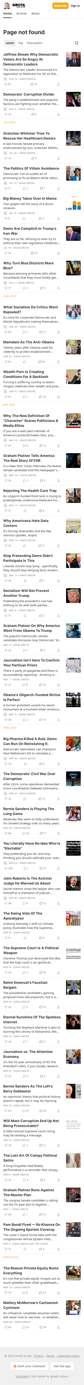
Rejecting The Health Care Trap (30, 491)
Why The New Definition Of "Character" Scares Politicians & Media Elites (30, 421)
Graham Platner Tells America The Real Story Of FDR (28, 458)
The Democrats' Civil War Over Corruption (29, 776)
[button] (7, 13)
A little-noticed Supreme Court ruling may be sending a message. (29, 1133)
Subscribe (60, 6)
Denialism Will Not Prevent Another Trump (26, 593)
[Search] (77, 43)
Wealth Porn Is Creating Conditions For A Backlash (25, 374)
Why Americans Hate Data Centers (26, 523)
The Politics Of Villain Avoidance (31, 168)
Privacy (39, 1356)
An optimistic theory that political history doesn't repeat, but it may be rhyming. (32, 1098)
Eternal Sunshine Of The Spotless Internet (32, 1019)
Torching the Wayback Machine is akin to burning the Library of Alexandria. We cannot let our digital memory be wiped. (32, 1029)
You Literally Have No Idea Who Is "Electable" (31, 845)
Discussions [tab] (34, 43)
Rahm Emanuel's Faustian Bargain (25, 984)
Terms (50, 1356)
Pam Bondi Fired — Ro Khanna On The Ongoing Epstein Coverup (31, 1227)
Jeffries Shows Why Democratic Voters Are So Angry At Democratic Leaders (30, 59)
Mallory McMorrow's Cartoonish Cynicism (30, 1305)
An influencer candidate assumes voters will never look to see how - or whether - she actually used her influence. (31, 1315)
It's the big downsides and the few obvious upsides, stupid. (27, 533)
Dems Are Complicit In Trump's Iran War (29, 231)
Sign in (75, 6)
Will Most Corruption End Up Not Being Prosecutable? (31, 1123)
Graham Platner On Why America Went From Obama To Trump (31, 628)
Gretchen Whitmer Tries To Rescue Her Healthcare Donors (29, 135)
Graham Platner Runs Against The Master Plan (28, 1192)
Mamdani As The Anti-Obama (28, 342)
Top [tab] (20, 43)
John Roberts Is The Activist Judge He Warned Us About (27, 880)
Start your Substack (31, 1366)
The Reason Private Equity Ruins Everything (31, 1270)
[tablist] (24, 43)
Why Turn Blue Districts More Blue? (28, 265)
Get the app (62, 1366)
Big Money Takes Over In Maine (30, 198)
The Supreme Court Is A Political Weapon (31, 950)
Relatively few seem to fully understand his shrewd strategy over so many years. (31, 821)
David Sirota (28, 79)
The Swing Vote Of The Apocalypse (22, 915)
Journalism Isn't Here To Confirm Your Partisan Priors (31, 662)
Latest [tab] (10, 43)
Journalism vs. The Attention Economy (28, 1054)
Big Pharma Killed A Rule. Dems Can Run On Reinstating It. (30, 741)
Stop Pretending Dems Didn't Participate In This (28, 558)
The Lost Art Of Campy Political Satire (30, 1157)
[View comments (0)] (24, 218)
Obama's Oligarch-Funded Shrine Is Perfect (31, 697)
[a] (73, 1229)
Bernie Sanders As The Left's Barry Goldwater (28, 1088)
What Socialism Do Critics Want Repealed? (30, 309)
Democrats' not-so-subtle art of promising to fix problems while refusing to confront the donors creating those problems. (32, 176)
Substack (22, 1376)
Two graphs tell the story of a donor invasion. (28, 206)
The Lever (41, 1243)
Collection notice (68, 1356)
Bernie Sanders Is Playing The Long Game (28, 811)
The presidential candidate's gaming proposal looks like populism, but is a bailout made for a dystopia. (29, 995)
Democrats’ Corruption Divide (28, 94)
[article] (42, 69)
